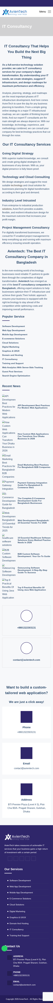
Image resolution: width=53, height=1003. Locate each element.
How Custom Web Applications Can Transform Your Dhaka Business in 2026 (33, 436)
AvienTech (23, 999)
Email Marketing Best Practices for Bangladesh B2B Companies (34, 466)
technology (16, 185)
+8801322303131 (26, 627)
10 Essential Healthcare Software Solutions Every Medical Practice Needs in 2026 (34, 540)
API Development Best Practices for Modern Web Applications (34, 406)
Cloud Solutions (10, 343)
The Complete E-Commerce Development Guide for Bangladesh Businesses (31, 500)
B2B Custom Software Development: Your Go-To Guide (34, 555)
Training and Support (13, 363)
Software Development (13, 326)
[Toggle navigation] (49, 11)
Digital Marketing (10, 347)
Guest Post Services (12, 371)
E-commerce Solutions (13, 338)
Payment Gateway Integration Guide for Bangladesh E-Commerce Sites (32, 485)
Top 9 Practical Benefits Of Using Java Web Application (32, 588)
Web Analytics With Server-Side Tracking (22, 367)
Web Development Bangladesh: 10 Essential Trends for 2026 (33, 521)
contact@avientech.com (26, 660)
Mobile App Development (14, 334)
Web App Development (13, 330)
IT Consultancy (10, 359)
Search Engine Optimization (16, 375)
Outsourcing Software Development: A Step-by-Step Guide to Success (32, 570)
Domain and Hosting (12, 355)
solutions (7, 209)
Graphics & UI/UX (10, 351)
